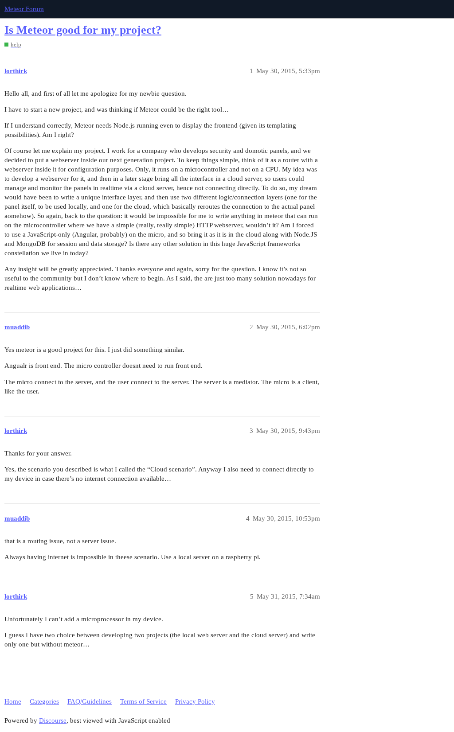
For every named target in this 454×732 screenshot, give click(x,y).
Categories (44, 701)
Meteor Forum (24, 8)
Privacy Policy (195, 701)
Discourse (53, 720)
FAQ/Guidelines (89, 701)
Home (12, 701)
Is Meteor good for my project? (82, 29)
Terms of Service (143, 701)
